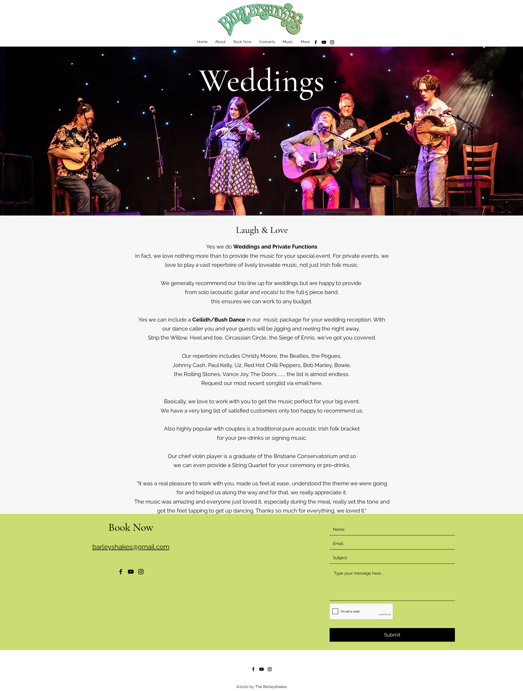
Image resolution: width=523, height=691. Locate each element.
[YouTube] (324, 42)
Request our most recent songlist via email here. (262, 383)
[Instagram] (332, 42)
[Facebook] (315, 42)
